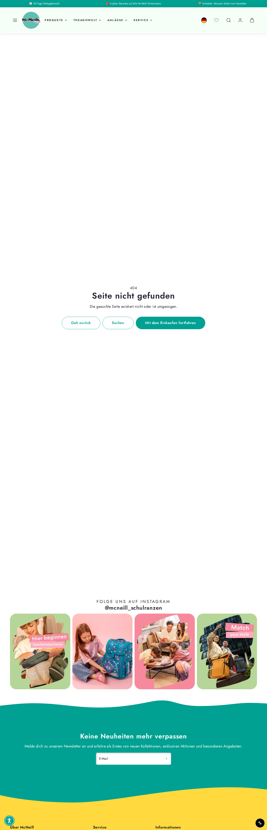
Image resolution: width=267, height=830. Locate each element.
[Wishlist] (216, 20)
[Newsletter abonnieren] (166, 759)
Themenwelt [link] (85, 20)
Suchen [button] (118, 322)
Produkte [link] (54, 20)
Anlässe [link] (115, 20)
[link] (204, 20)
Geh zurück (81, 322)
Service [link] (141, 20)
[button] (15, 20)
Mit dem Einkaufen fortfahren (170, 322)
